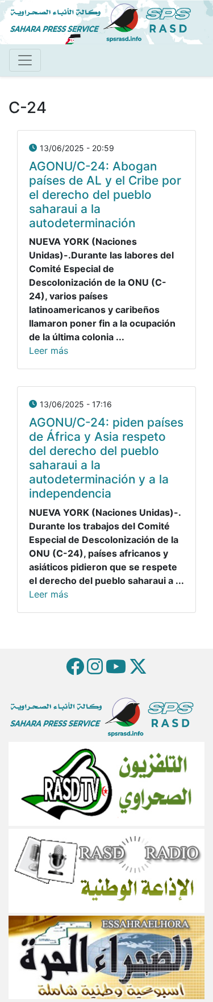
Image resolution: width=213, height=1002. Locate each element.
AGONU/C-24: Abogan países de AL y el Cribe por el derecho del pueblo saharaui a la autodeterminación (105, 194)
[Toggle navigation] (25, 60)
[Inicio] (105, 21)
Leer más (48, 350)
